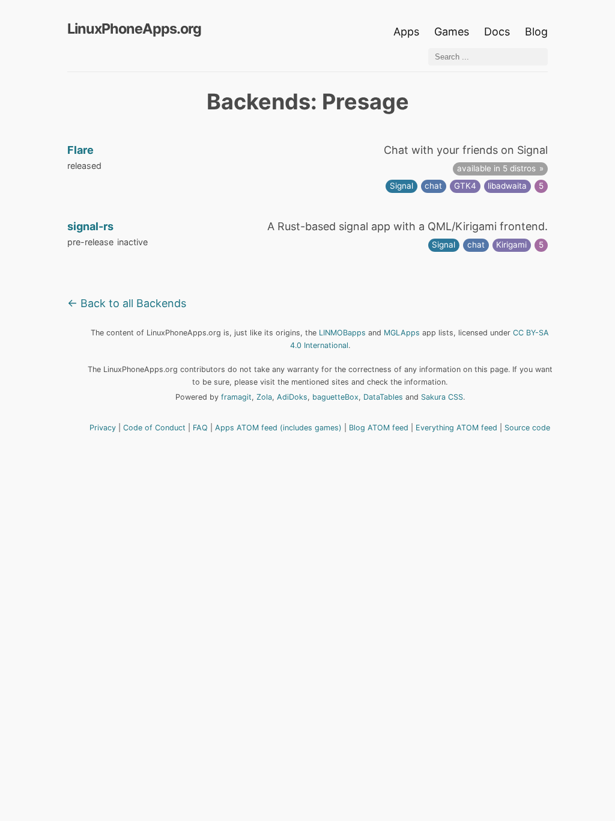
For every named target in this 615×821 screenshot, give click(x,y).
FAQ (200, 427)
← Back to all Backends (126, 303)
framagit (236, 396)
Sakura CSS (442, 396)
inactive (132, 242)
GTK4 (465, 186)
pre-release (90, 242)
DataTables (383, 396)
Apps (406, 31)
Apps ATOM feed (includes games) (278, 427)
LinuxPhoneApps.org (134, 28)
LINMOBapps (342, 332)
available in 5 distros (496, 168)
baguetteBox (335, 396)
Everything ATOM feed (456, 427)
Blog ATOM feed (378, 427)
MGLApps (402, 332)
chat (433, 186)
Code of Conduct (154, 427)
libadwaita (507, 186)
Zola (264, 396)
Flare (80, 150)
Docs (498, 31)
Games (451, 31)
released (84, 165)
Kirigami (511, 244)
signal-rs (90, 226)
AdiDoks (292, 396)
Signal (401, 186)
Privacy (102, 427)
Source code (527, 427)
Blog (536, 31)
